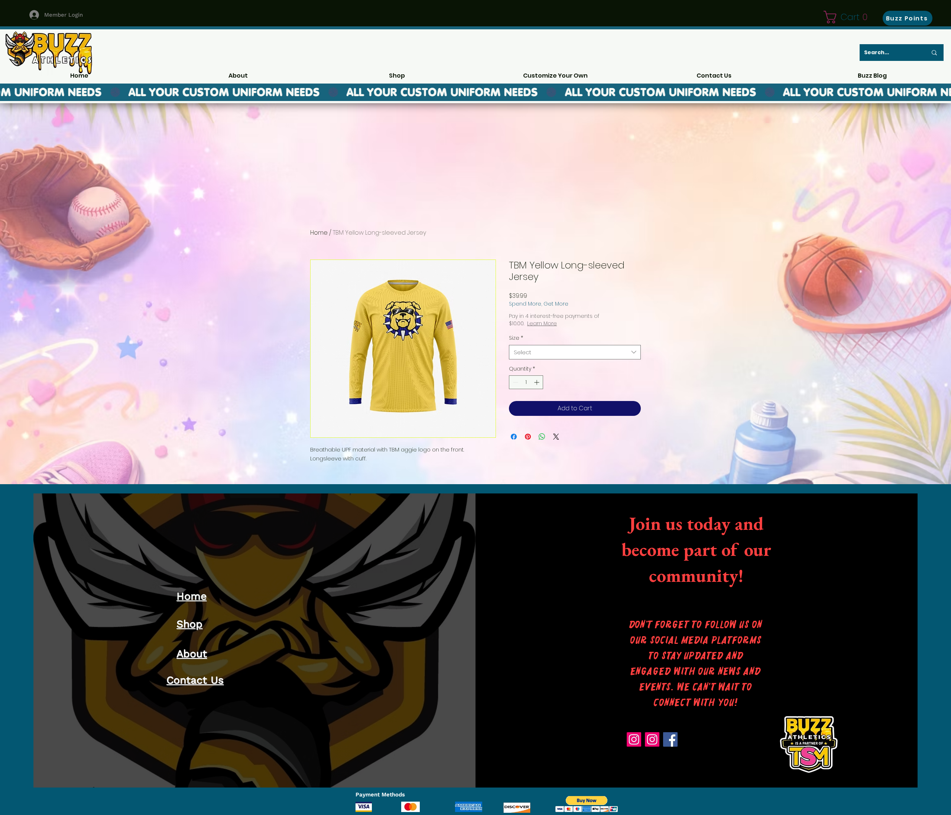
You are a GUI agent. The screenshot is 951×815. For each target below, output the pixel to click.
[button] (848, 17)
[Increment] (537, 382)
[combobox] (575, 352)
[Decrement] (514, 382)
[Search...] (934, 52)
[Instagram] (634, 739)
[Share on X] (556, 436)
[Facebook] (670, 739)
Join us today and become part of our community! (696, 549)
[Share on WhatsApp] (542, 436)
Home (319, 232)
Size (516, 338)
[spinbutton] (526, 382)
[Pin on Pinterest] (527, 436)
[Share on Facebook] (513, 436)
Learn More (542, 323)
